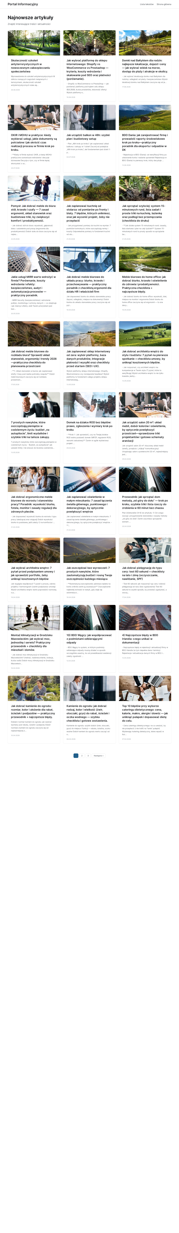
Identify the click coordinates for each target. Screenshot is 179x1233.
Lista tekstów (147, 4)
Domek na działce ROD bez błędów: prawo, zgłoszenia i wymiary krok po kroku (89, 426)
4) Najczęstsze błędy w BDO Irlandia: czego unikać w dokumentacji (140, 639)
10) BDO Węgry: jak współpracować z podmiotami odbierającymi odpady (89, 639)
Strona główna (164, 4)
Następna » (99, 756)
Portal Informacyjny (23, 4)
